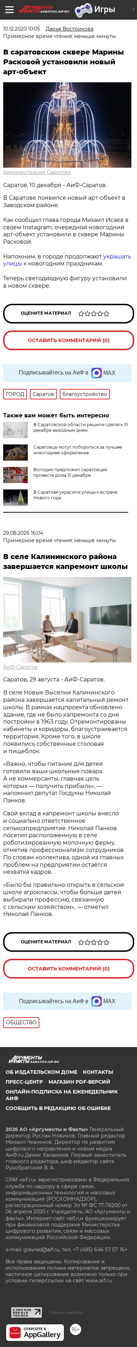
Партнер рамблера (66, 1312)
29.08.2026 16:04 (23, 533)
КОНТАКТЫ (98, 1072)
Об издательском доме (41, 1072)
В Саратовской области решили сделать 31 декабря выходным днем (80, 427)
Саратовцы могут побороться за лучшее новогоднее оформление (77, 449)
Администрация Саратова (37, 172)
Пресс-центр (24, 1082)
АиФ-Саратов (20, 667)
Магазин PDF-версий (79, 1082)
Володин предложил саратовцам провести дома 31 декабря (70, 472)
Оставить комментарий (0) (69, 340)
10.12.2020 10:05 (21, 29)
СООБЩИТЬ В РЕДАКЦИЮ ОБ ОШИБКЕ (58, 1108)
